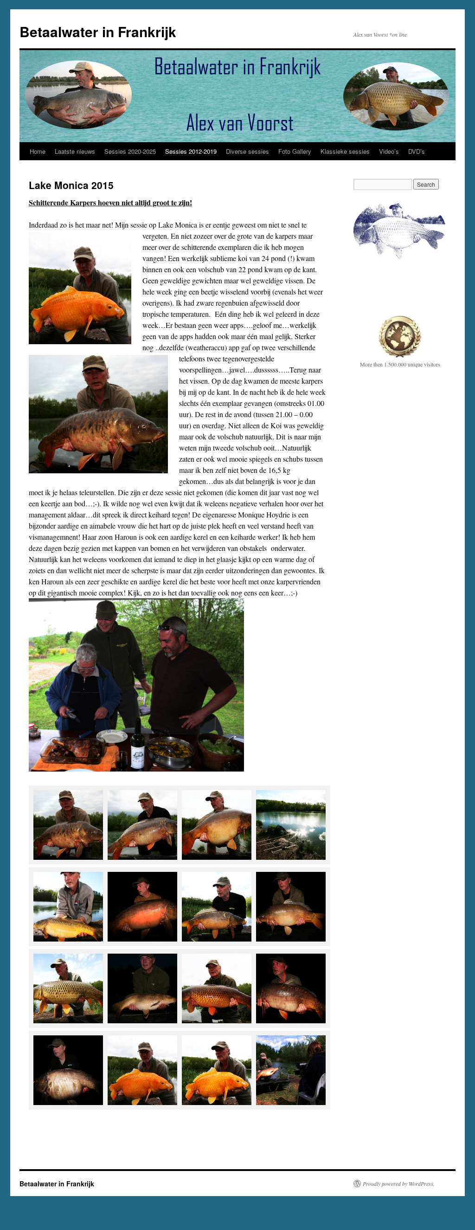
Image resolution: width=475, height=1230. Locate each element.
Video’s (389, 151)
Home (37, 151)
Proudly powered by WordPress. (399, 1183)
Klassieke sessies (345, 151)
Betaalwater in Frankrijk (97, 31)
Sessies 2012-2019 (191, 151)
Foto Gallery (294, 151)
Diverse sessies (247, 151)
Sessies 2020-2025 (130, 151)
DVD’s (416, 151)
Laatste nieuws (75, 151)
